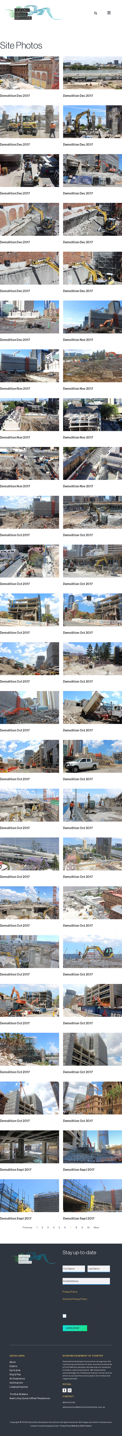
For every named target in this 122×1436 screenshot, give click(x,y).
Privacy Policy (70, 1291)
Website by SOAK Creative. (81, 1426)
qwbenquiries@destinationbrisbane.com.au (84, 1407)
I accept (70, 1315)
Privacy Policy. (65, 1426)
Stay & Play (15, 1374)
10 (88, 1227)
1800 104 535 (69, 1402)
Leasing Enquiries (19, 1387)
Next (96, 1227)
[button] (95, 13)
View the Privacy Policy (75, 1299)
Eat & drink (15, 1370)
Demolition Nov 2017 (78, 340)
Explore (13, 1366)
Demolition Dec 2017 (15, 96)
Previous (27, 1227)
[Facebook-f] (64, 1390)
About (13, 1362)
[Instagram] (69, 1390)
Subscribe (72, 1328)
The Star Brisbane (19, 1394)
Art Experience (17, 1378)
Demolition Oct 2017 (15, 535)
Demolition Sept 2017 (16, 1170)
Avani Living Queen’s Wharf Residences (30, 1398)
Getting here (16, 1382)
